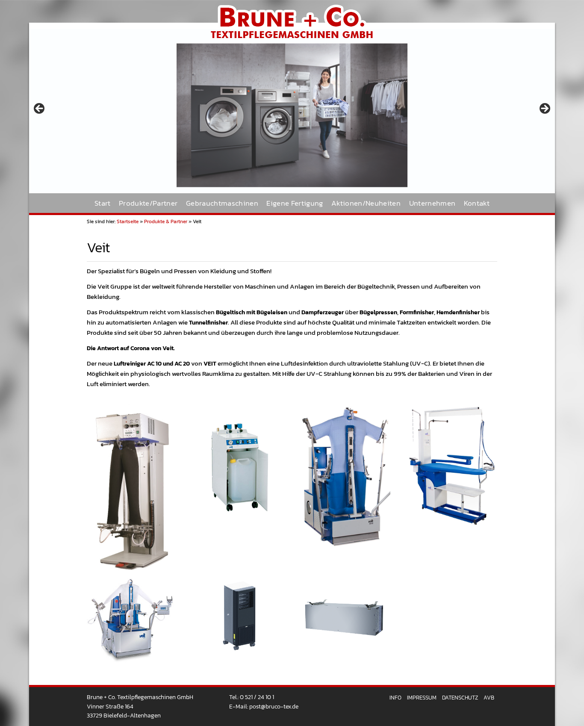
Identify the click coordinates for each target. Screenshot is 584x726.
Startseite (128, 221)
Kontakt (477, 203)
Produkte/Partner (148, 203)
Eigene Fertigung (294, 203)
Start (102, 203)
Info (395, 698)
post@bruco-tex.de (273, 706)
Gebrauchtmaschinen (222, 203)
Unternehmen (432, 203)
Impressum (422, 698)
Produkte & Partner (165, 221)
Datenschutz (460, 698)
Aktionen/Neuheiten (366, 203)
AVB (489, 698)
